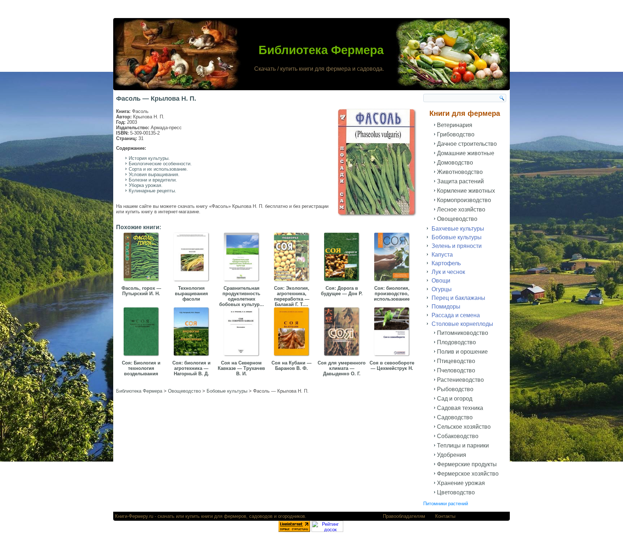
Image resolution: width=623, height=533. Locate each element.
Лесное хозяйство (461, 209)
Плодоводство (456, 342)
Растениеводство (460, 380)
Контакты (445, 516)
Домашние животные (465, 153)
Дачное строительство (467, 144)
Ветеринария (454, 125)
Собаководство (457, 436)
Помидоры (446, 306)
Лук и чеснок (448, 272)
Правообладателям (404, 516)
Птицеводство (456, 361)
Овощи (441, 281)
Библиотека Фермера (321, 50)
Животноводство (460, 172)
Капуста (442, 255)
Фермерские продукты (467, 464)
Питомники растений (445, 503)
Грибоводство (455, 134)
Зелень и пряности (457, 246)
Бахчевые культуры (458, 229)
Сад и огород (454, 399)
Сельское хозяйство (464, 427)
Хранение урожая (461, 483)
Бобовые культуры (457, 237)
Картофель (446, 263)
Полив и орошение (462, 352)
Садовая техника (460, 408)
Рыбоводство (455, 389)
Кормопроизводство (464, 200)
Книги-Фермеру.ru (134, 516)
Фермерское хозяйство (468, 474)
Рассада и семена (456, 315)
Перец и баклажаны (458, 298)
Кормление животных (466, 191)
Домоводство (455, 163)
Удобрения (451, 455)
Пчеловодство (456, 370)
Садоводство (455, 417)
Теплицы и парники (463, 445)
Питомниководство (462, 333)
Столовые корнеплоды (462, 324)
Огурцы (442, 289)
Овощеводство (457, 219)
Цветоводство (456, 492)
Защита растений (460, 181)
